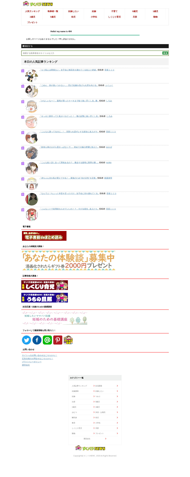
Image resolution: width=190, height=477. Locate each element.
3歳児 (53, 16)
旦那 (135, 16)
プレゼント (32, 22)
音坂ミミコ (109, 70)
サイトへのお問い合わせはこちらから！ (39, 355)
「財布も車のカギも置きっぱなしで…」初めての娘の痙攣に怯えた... (69, 147)
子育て (114, 11)
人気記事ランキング (79, 386)
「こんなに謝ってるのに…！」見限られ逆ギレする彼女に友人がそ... (69, 131)
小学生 (94, 16)
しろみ (109, 100)
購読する (28, 46)
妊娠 (94, 11)
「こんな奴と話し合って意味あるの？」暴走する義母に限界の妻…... (69, 162)
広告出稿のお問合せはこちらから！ (37, 358)
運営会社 (26, 365)
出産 (73, 402)
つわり (97, 396)
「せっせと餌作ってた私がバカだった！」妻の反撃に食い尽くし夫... (69, 116)
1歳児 (155, 11)
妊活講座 (98, 386)
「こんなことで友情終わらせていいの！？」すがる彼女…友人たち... (69, 209)
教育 (73, 423)
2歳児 (32, 16)
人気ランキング (32, 11)
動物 (155, 16)
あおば (109, 147)
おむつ (74, 412)
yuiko (108, 162)
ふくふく (109, 85)
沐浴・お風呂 (100, 412)
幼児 (73, 16)
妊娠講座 (75, 391)
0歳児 (135, 11)
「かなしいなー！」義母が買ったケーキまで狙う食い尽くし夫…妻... (69, 100)
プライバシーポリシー (31, 362)
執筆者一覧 (53, 11)
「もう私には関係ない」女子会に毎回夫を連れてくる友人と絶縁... (68, 70)
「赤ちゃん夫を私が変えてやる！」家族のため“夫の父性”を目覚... (68, 178)
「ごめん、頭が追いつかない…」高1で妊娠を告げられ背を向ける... (68, 85)
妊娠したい (73, 11)
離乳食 (74, 417)
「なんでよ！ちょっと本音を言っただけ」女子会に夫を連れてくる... (69, 193)
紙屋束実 (108, 178)
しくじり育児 (114, 16)
